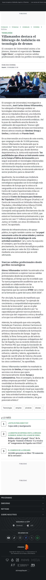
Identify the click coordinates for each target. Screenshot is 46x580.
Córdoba (36, 27)
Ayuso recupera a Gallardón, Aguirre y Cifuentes (15, 2)
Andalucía (25, 27)
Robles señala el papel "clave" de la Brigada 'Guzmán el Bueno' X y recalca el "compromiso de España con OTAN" (25, 440)
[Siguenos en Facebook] (26, 537)
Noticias (4, 29)
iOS (31, 525)
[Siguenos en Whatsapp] (37, 537)
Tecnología (7, 408)
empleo (19, 408)
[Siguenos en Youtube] (8, 537)
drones (38, 408)
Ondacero (4, 27)
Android (19, 525)
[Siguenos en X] (31, 537)
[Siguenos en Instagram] (20, 537)
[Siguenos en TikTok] (14, 537)
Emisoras (15, 27)
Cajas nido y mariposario (19, 426)
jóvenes (28, 408)
